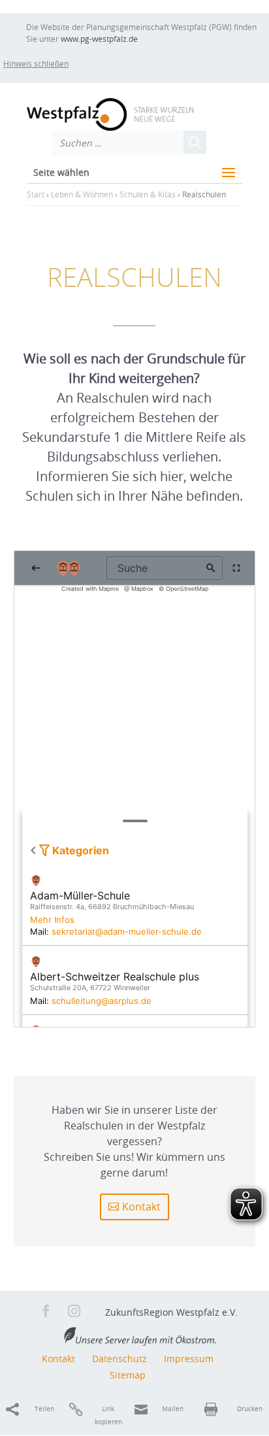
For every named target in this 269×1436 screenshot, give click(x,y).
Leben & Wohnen (82, 194)
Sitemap (128, 1375)
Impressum (189, 1358)
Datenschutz (119, 1358)
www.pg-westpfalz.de (99, 38)
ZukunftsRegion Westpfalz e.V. (171, 1312)
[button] (47, 63)
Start (35, 194)
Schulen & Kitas (147, 194)
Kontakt (141, 1206)
